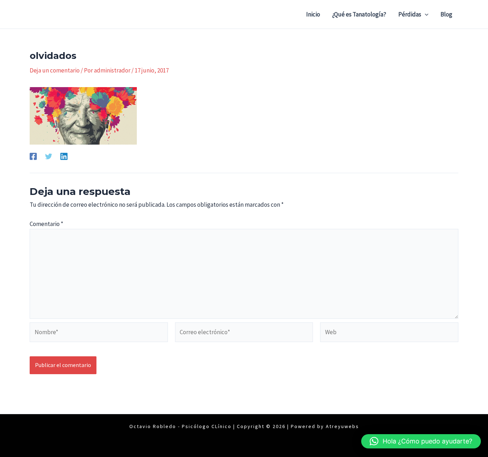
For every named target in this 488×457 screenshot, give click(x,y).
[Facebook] (33, 156)
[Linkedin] (64, 156)
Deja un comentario (55, 70)
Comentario (46, 224)
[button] (424, 14)
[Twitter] (48, 156)
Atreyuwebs (342, 426)
